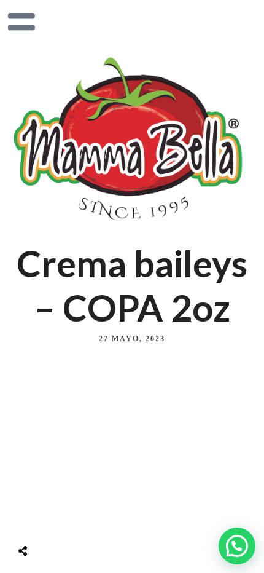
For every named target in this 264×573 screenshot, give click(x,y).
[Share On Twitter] (53, 520)
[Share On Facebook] (33, 520)
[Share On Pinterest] (73, 520)
